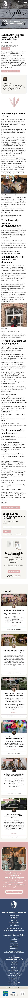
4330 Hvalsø (14, 964)
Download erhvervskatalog (14, 951)
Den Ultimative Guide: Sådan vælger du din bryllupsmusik (14, 694)
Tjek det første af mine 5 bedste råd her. (12, 489)
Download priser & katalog (14, 928)
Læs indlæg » (14, 625)
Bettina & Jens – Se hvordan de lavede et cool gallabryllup (14, 737)
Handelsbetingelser (10, 987)
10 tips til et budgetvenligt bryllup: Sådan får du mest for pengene (14, 651)
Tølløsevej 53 (14, 962)
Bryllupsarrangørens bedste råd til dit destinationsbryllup (14, 774)
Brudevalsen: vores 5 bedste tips (14, 610)
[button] (2, 48)
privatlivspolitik (18, 534)
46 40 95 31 (17, 575)
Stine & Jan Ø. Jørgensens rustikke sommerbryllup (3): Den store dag (14, 816)
